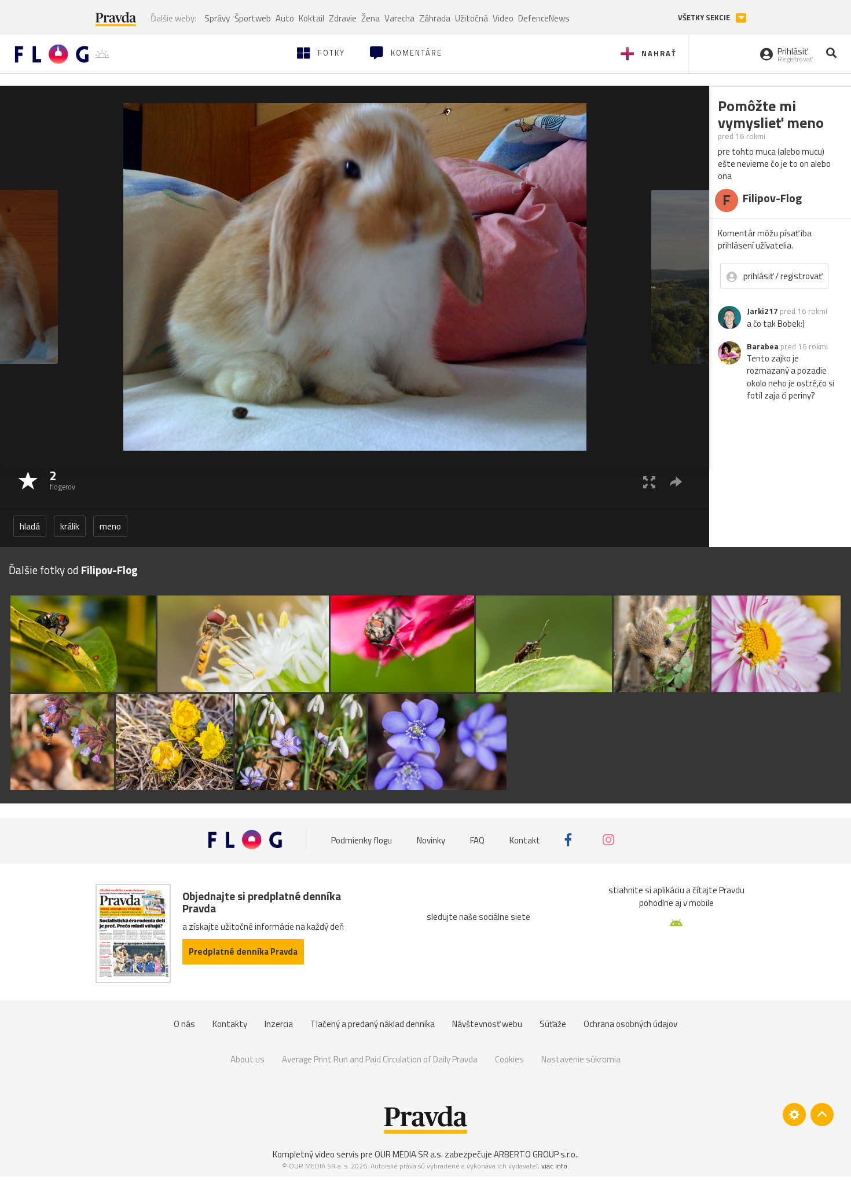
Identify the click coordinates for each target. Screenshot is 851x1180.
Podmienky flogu (361, 839)
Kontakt (524, 839)
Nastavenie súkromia (581, 1059)
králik (69, 526)
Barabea (763, 346)
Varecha (399, 18)
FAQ (477, 839)
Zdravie (343, 18)
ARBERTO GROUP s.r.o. (535, 1154)
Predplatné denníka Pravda (243, 951)
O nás (184, 1024)
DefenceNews (544, 18)
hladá (30, 526)
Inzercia (279, 1024)
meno (110, 526)
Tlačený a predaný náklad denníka (372, 1024)
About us (247, 1059)
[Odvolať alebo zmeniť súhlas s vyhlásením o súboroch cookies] (794, 1114)
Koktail (311, 18)
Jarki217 (762, 311)
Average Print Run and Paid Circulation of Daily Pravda (380, 1059)
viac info (554, 1165)
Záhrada (434, 18)
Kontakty (229, 1024)
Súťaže (553, 1024)
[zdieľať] (676, 482)
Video (503, 18)
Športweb (252, 18)
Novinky (431, 839)
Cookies (509, 1059)
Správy (217, 18)
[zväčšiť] (649, 482)
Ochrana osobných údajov (630, 1024)
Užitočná (471, 18)
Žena (370, 18)
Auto (285, 18)
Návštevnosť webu (487, 1024)
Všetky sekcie (705, 17)
